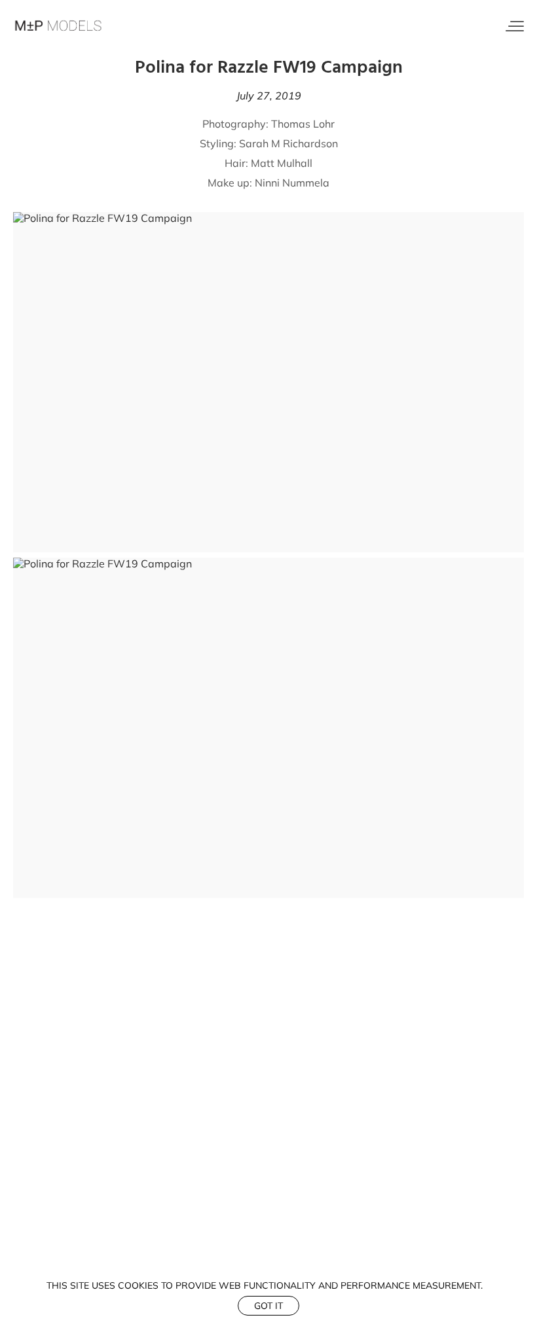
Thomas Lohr (303, 123)
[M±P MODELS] (59, 26)
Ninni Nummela (290, 182)
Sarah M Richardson (288, 143)
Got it (268, 1306)
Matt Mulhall (281, 163)
